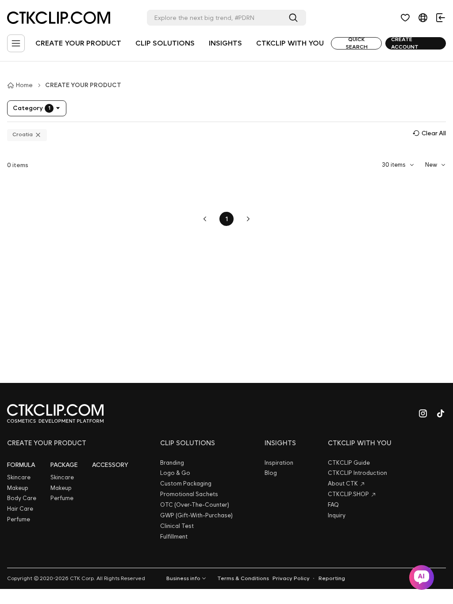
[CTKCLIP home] (55, 413)
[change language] (423, 17)
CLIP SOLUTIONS (165, 43)
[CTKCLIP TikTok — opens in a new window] (440, 413)
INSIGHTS (225, 43)
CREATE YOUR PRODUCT (78, 43)
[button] (405, 17)
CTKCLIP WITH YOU (290, 43)
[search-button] (295, 17)
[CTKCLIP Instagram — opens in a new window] (423, 413)
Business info (183, 578)
